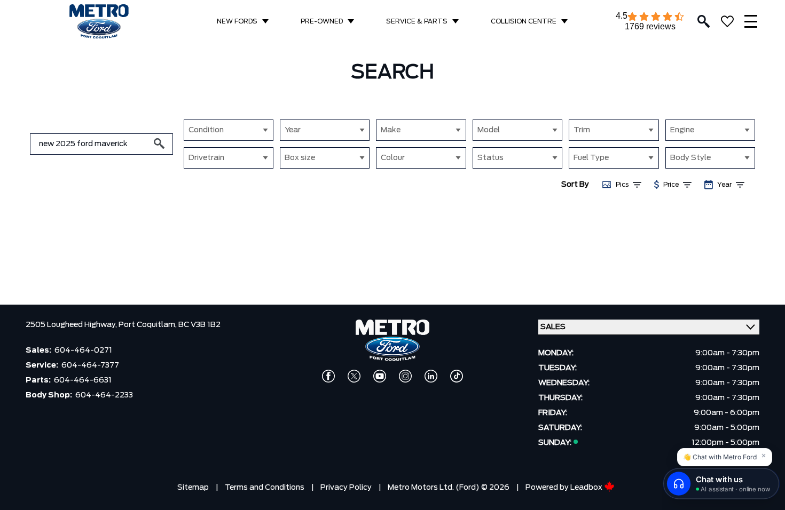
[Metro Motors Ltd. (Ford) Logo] (99, 21)
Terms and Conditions (264, 487)
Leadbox (587, 487)
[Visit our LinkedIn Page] (430, 376)
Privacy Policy (346, 487)
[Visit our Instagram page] (405, 376)
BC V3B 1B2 (199, 325)
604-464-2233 (104, 395)
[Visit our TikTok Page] (456, 376)
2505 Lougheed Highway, (72, 325)
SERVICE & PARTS (417, 21)
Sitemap (193, 487)
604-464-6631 (83, 380)
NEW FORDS (237, 21)
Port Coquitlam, (148, 325)
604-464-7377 (90, 365)
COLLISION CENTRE (523, 21)
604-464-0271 (83, 350)
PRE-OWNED (322, 21)
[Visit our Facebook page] (328, 376)
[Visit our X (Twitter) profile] (354, 376)
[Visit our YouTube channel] (379, 376)
